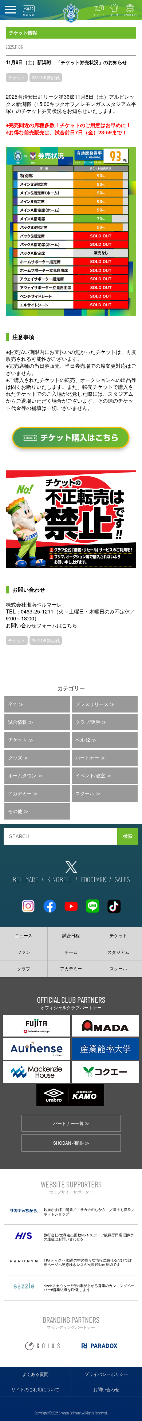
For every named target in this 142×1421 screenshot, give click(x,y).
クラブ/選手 (87, 721)
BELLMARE (25, 879)
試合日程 (71, 935)
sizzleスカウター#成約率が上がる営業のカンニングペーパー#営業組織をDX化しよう (89, 1287)
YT (71, 903)
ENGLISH (130, 15)
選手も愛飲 (122, 1209)
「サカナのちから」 (92, 1209)
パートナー (87, 757)
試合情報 (17, 721)
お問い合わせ (106, 1389)
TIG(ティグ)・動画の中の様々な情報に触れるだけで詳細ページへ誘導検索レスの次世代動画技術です (88, 1262)
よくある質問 (35, 1374)
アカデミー (20, 793)
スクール (84, 793)
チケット (99, 15)
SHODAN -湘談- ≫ (71, 1143)
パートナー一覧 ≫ (71, 1123)
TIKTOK (114, 903)
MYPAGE (29, 15)
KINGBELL (59, 879)
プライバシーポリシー (106, 1374)
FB (49, 903)
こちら (69, 625)
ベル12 (82, 739)
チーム (71, 952)
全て (12, 703)
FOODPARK (93, 879)
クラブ (23, 968)
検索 (128, 836)
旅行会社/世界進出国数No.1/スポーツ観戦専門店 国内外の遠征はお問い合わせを (89, 1237)
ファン (23, 952)
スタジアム (118, 952)
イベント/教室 (90, 775)
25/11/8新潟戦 (46, 77)
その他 (15, 811)
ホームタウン (22, 775)
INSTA (28, 903)
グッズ (114, 15)
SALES (122, 879)
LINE (92, 903)
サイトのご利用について (35, 1389)
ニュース (23, 935)
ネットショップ (56, 1213)
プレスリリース (92, 703)
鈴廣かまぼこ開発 (58, 1209)
